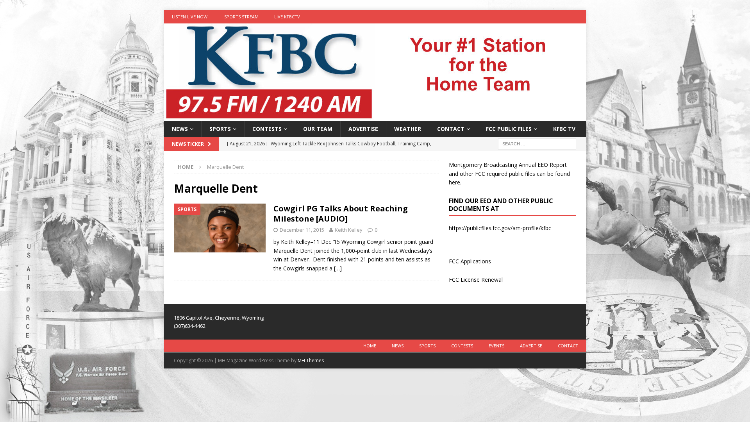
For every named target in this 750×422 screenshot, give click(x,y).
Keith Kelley (348, 229)
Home (369, 346)
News (180, 128)
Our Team (317, 128)
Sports (220, 128)
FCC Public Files (509, 128)
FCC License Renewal (476, 279)
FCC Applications (470, 261)
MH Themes (311, 360)
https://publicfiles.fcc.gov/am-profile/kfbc (500, 228)
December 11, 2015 (302, 229)
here (454, 182)
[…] (338, 268)
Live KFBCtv (287, 17)
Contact (450, 128)
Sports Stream (241, 17)
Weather (407, 128)
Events (496, 346)
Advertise (363, 128)
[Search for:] (537, 143)
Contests (267, 128)
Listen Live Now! (190, 17)
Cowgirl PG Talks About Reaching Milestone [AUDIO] (340, 213)
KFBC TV (564, 128)
